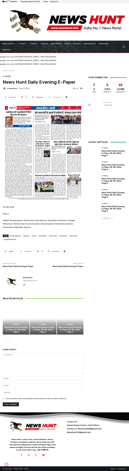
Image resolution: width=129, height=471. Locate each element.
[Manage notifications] (7, 464)
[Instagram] (28, 455)
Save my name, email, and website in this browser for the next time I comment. (36, 398)
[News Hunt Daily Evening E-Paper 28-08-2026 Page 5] (94, 207)
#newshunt (43, 236)
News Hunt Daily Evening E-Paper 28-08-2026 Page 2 (43, 329)
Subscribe (121, 83)
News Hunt (73, 236)
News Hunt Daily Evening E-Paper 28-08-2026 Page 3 (70, 329)
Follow (107, 83)
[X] (36, 455)
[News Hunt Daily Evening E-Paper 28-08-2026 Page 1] (16, 319)
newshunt (13, 88)
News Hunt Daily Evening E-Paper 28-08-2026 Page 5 (113, 208)
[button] (124, 47)
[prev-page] (4, 338)
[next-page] (8, 338)
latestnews (63, 236)
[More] (66, 97)
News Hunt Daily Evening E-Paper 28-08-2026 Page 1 (16, 329)
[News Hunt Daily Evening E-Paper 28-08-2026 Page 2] (43, 319)
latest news (53, 236)
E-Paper (11, 70)
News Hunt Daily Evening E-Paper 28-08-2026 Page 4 (113, 194)
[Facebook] (24, 284)
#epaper (26, 236)
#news (34, 236)
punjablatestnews (10, 239)
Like (94, 83)
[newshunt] (5, 88)
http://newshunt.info (30, 280)
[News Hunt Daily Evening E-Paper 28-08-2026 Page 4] (94, 193)
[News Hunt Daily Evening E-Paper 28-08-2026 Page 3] (70, 319)
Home (5, 70)
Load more (106, 218)
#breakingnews (15, 236)
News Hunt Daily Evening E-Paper (18, 266)
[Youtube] (43, 455)
